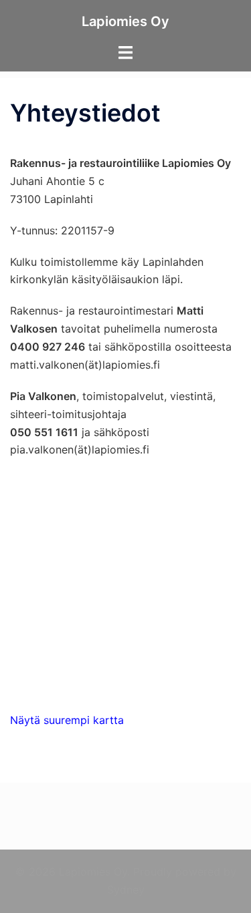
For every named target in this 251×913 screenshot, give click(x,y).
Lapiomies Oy (125, 21)
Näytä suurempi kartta (67, 720)
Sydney (126, 889)
